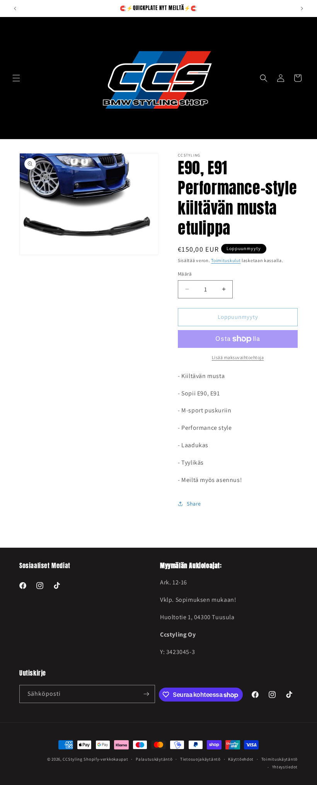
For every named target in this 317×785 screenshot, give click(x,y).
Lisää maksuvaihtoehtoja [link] (238, 357)
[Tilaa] (146, 694)
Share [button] (194, 503)
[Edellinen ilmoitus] (15, 8)
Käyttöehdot (241, 759)
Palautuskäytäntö (154, 759)
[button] (16, 78)
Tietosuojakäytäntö (200, 759)
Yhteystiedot (285, 767)
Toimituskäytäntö (279, 759)
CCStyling (72, 759)
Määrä (185, 274)
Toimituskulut (225, 260)
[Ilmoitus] (301, 8)
